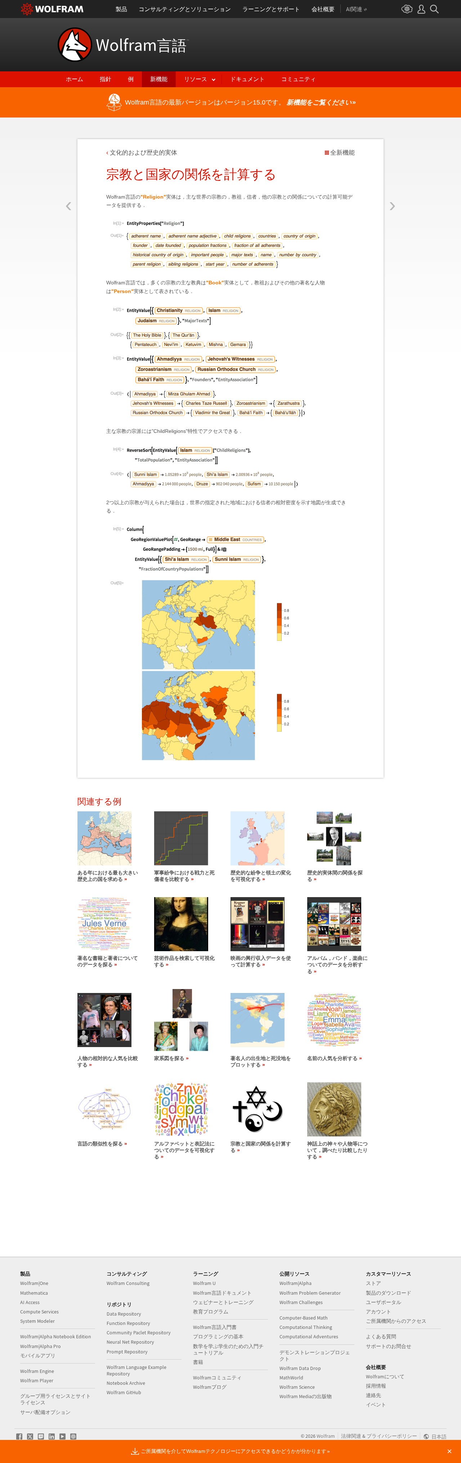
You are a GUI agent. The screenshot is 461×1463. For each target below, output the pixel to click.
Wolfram (142, 45)
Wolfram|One (34, 1283)
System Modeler (37, 1321)
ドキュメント (247, 79)
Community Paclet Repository (139, 1332)
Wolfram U (204, 1283)
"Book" (215, 282)
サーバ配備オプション (45, 1412)
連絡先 (373, 1395)
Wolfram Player (36, 1380)
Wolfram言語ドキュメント (222, 1293)
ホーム (74, 79)
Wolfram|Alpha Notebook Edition (55, 1336)
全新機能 (342, 152)
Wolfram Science (297, 1387)
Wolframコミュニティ (217, 1377)
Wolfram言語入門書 (215, 1327)
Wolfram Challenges (301, 1302)
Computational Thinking (305, 1327)
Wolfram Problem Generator (310, 1293)
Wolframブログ (210, 1387)
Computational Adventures (308, 1336)
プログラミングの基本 (218, 1336)
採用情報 (376, 1386)
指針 (105, 79)
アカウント (378, 1311)
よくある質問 (381, 1336)
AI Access (30, 1302)
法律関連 (351, 1436)
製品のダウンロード (388, 1293)
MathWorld (291, 1377)
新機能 (158, 79)
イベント (376, 1404)
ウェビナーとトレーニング (223, 1302)
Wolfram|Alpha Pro (40, 1346)
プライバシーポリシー (392, 1436)
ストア (373, 1283)
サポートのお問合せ (388, 1346)
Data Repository (124, 1314)
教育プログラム (210, 1311)
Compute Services (39, 1311)
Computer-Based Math (303, 1318)
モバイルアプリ (37, 1355)
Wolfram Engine (37, 1371)
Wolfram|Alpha (295, 1283)
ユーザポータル (383, 1302)
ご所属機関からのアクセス (396, 1321)
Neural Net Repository (130, 1342)
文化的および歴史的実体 (143, 152)
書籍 (198, 1362)
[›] (392, 163)
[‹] (68, 163)
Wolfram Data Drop (300, 1368)
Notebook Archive (126, 1383)
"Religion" (153, 197)
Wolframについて (385, 1376)
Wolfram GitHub (124, 1392)
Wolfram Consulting (128, 1283)
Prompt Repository (127, 1351)
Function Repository (128, 1323)
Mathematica (34, 1293)
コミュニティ (298, 79)
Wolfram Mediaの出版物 (305, 1396)
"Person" (122, 291)
